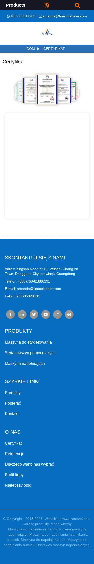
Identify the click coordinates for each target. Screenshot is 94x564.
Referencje (14, 454)
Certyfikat (54, 49)
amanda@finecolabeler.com (65, 16)
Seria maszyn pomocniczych (30, 353)
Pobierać (13, 403)
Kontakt (11, 414)
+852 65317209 (22, 16)
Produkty (13, 393)
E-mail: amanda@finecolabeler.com (33, 289)
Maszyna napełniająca (25, 363)
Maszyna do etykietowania (28, 342)
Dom (31, 49)
